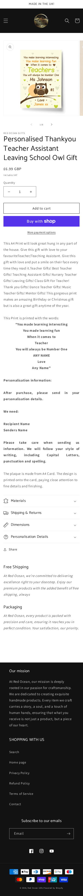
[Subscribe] (68, 833)
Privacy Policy (19, 773)
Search (14, 752)
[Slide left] (31, 124)
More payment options (41, 232)
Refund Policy (19, 783)
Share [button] (13, 549)
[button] (6, 21)
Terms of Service (21, 794)
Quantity (9, 183)
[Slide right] (52, 124)
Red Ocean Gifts (35, 888)
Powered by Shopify (53, 888)
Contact (15, 804)
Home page (17, 762)
